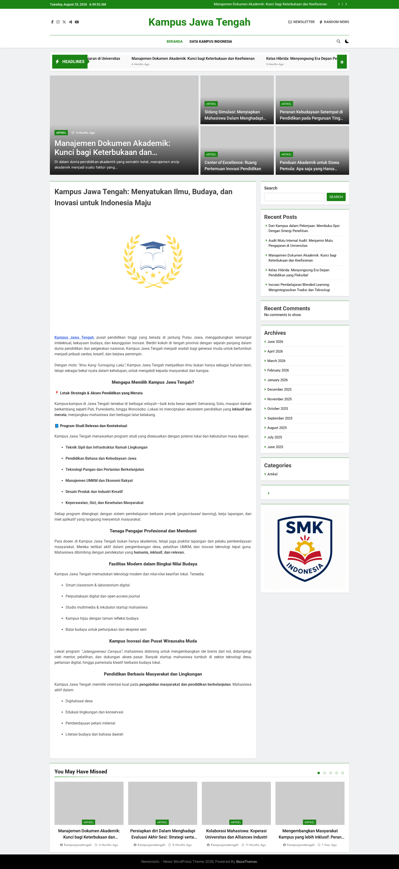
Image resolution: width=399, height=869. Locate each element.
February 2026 (278, 370)
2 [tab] (324, 773)
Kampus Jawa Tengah (199, 22)
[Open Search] (338, 41)
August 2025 (277, 428)
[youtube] (76, 22)
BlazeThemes (246, 861)
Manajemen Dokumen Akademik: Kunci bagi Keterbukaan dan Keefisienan (270, 4)
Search (270, 188)
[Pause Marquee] (342, 62)
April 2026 (275, 351)
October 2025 (277, 409)
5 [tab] (343, 773)
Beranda (175, 41)
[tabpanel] (89, 815)
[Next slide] (346, 4)
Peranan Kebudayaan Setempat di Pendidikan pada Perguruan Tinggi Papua (312, 118)
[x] (64, 22)
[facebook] (52, 22)
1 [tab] (318, 773)
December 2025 (279, 389)
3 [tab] (330, 773)
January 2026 (277, 380)
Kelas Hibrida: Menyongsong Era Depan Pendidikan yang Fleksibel (295, 58)
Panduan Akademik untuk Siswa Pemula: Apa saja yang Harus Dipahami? (309, 168)
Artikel (61, 133)
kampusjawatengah (78, 844)
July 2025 (274, 437)
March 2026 (276, 361)
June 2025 (275, 447)
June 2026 (275, 342)
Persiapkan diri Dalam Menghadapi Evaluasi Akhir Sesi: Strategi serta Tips (162, 837)
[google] (70, 22)
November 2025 (279, 399)
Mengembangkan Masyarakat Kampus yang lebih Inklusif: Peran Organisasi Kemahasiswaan (310, 837)
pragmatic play (282, 493)
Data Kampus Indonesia (211, 41)
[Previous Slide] (339, 4)
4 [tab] (337, 773)
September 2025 (279, 418)
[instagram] (58, 22)
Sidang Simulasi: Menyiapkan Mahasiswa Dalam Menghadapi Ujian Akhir (234, 118)
